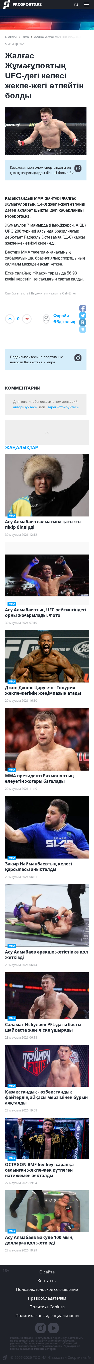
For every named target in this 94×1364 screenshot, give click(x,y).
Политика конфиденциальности (47, 1315)
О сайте (47, 1272)
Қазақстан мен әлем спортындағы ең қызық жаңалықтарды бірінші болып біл (42, 170)
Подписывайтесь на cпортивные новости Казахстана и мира (36, 359)
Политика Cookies (47, 1307)
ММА (26, 36)
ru (76, 4)
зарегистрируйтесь (63, 407)
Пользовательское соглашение (47, 1289)
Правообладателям (47, 1298)
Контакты (47, 1280)
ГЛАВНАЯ (11, 36)
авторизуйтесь (25, 407)
